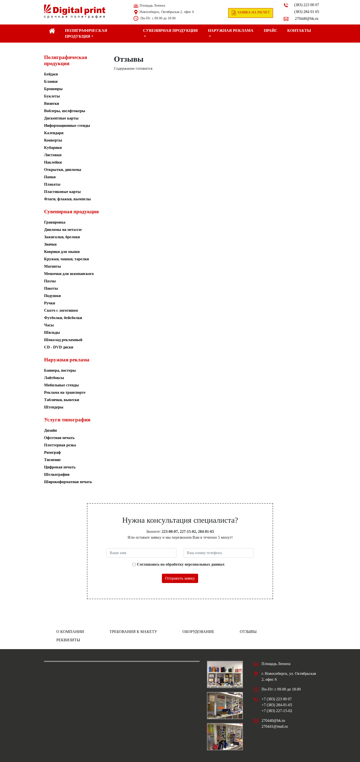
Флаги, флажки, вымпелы (67, 199)
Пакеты (51, 288)
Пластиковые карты (62, 192)
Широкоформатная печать (68, 482)
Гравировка (54, 222)
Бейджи (51, 74)
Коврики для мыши (62, 252)
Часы (49, 325)
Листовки (52, 155)
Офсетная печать (59, 438)
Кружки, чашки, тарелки (66, 259)
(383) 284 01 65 (306, 12)
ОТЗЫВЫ (248, 632)
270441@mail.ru (275, 726)
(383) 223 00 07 (306, 5)
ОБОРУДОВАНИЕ (198, 632)
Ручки (49, 303)
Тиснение (52, 460)
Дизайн (50, 430)
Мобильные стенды (61, 385)
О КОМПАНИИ (70, 632)
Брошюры (53, 89)
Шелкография (57, 474)
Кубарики (53, 147)
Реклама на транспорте (64, 392)
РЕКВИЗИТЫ (68, 640)
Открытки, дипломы (62, 169)
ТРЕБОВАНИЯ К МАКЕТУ (133, 632)
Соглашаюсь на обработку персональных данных (181, 564)
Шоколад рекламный (63, 340)
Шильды (52, 332)
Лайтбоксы (54, 378)
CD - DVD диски (58, 347)
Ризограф (52, 452)
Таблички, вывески (61, 400)
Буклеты (52, 96)
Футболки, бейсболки (63, 318)
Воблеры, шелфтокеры (64, 111)
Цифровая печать (59, 467)
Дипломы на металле (63, 229)
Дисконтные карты (61, 118)
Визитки (51, 103)
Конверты (53, 140)
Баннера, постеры (60, 370)
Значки (50, 244)
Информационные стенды (67, 125)
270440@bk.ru (306, 18)
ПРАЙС (270, 30)
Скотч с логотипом (61, 310)
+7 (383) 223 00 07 (277, 699)
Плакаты (52, 184)
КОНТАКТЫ (299, 30)
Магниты (52, 266)
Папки (50, 177)
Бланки (51, 81)
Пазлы (50, 281)
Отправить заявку (180, 578)
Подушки (52, 296)
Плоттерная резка (60, 445)
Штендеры (53, 407)
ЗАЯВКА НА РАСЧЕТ (253, 12)
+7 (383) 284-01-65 (277, 705)
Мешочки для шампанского (69, 274)
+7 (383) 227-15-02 (277, 711)
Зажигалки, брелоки (62, 237)
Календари (53, 133)
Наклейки (53, 162)
